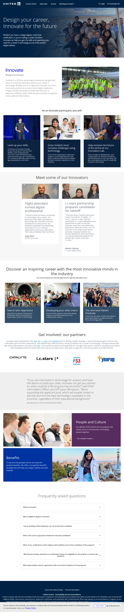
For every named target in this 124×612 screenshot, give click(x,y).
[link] (18, 358)
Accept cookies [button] (100, 606)
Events (53, 4)
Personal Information (72, 590)
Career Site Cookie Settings (54, 590)
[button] (113, 605)
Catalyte (55, 341)
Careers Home (31, 4)
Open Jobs (43, 4)
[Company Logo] (12, 3)
